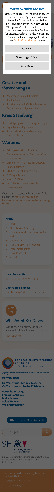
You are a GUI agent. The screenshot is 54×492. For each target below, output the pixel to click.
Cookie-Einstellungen (25, 40)
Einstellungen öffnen (27, 57)
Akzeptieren (27, 66)
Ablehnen (27, 48)
